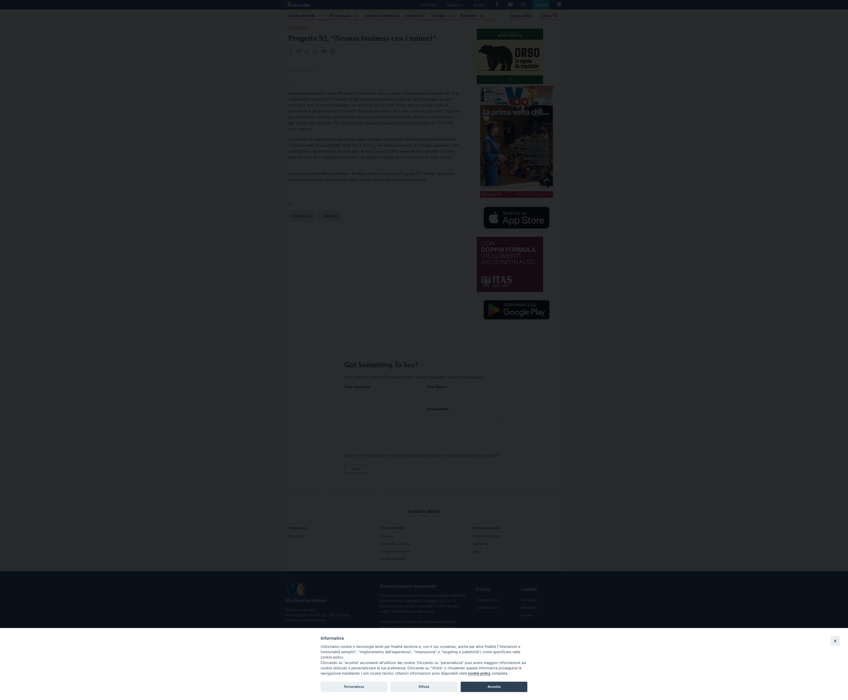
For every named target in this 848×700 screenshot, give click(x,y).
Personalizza (354, 687)
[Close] (835, 641)
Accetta (494, 687)
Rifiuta (424, 687)
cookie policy (479, 673)
